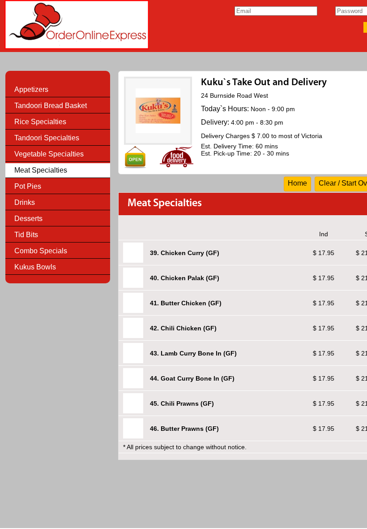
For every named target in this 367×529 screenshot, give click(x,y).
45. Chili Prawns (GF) (182, 403)
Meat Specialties (40, 170)
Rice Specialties (40, 122)
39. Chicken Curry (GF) (184, 252)
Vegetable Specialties (49, 154)
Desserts (28, 218)
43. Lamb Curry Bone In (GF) (193, 353)
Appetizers (31, 89)
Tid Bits (26, 234)
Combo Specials (40, 251)
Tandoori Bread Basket (50, 105)
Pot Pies (27, 186)
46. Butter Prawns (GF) (184, 428)
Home (297, 183)
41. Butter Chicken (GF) (186, 303)
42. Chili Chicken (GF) (183, 328)
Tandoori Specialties (46, 138)
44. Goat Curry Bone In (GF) (192, 378)
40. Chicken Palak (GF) (184, 278)
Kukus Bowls (35, 267)
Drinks (24, 202)
